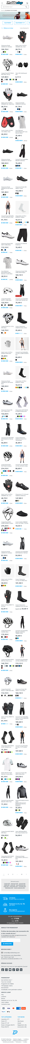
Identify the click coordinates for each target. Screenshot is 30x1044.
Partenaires (18, 1042)
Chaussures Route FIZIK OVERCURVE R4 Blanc (21, 272)
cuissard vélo (22, 883)
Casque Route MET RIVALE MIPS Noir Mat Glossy (7, 660)
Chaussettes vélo (14, 886)
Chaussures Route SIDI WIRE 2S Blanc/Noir (21, 773)
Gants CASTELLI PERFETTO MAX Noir (7, 717)
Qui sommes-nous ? (6, 980)
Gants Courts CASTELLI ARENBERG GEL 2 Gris (6, 495)
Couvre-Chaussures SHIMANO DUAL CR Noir (21, 327)
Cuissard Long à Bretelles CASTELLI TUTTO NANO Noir (22, 747)
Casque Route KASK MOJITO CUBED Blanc (6, 299)
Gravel (19, 1023)
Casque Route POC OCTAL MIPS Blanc (7, 327)
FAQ (2, 994)
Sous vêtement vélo (21, 885)
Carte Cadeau (5, 1002)
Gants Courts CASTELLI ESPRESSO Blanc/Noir (6, 353)
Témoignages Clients (7, 986)
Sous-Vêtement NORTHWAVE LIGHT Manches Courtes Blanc (6, 272)
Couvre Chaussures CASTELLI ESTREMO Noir (21, 580)
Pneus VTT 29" (5, 1023)
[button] (2, 3)
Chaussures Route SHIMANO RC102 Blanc (6, 552)
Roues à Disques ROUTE (7, 1025)
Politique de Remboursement (20, 1040)
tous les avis (12, 923)
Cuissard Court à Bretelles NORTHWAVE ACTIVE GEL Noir (7, 439)
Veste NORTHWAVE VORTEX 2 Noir (22, 801)
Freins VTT (4, 1021)
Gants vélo (6, 886)
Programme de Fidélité (7, 984)
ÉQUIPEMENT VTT (20, 23)
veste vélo (12, 885)
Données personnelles (8, 1042)
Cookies (25, 1042)
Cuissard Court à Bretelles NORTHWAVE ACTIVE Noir (22, 552)
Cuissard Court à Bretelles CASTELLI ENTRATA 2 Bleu (22, 465)
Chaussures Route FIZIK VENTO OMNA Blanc (7, 244)
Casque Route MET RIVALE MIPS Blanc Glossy (7, 74)
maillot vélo (7, 885)
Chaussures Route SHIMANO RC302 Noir (21, 103)
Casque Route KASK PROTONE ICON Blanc (6, 465)
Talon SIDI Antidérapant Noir (21, 74)
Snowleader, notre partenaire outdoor (11, 989)
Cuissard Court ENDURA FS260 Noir (21, 244)
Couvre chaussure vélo (19, 888)
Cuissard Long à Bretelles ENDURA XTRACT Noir (7, 801)
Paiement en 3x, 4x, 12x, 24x (9, 1000)
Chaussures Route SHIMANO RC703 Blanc (6, 46)
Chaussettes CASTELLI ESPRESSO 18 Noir (21, 381)
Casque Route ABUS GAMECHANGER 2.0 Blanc (7, 522)
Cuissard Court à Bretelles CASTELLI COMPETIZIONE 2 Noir (22, 354)
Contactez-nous (5, 1004)
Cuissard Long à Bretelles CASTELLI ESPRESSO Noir (22, 660)
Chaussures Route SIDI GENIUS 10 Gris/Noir (21, 690)
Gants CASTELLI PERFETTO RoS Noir (7, 605)
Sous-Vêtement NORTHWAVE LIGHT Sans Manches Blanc (21, 132)
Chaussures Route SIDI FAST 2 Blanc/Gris (6, 410)
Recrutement (4, 987)
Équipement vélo (22, 1025)
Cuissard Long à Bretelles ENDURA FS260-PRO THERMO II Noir (22, 632)
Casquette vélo (22, 886)
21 (21, 874)
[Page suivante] (26, 874)
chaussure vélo (14, 883)
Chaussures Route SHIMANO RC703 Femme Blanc (7, 382)
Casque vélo (7, 883)
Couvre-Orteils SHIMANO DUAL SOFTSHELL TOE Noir (22, 522)
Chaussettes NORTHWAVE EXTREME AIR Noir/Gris (7, 857)
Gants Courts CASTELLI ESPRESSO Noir (6, 580)
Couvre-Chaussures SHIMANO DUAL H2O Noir (22, 605)
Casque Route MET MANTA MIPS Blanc (7, 832)
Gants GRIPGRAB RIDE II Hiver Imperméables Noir (22, 832)
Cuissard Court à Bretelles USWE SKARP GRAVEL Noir (22, 299)
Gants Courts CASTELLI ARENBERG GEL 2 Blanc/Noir (7, 103)
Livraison (3, 996)
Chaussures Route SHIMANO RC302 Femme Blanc (7, 188)
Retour (3, 998)
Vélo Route (21, 1021)
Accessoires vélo (22, 1027)
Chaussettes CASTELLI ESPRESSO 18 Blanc (21, 216)
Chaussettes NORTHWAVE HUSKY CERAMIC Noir (7, 746)
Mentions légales (17, 1039)
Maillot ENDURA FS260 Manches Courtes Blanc (6, 773)
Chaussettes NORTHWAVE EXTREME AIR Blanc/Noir (22, 410)
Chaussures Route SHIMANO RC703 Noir (6, 160)
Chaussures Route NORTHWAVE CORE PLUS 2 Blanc (22, 858)
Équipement (7, 23)
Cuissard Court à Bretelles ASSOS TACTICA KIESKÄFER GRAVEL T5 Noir (22, 718)
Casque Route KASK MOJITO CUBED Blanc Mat (7, 690)
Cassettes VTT (5, 1019)
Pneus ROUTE (5, 1027)
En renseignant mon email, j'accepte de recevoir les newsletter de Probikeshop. (14, 936)
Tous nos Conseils (6, 982)
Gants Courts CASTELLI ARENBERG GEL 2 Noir (21, 46)
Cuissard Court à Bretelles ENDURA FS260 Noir (22, 160)
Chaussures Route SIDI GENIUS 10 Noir (21, 187)
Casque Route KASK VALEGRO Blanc (6, 631)
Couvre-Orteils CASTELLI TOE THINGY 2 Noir (7, 131)
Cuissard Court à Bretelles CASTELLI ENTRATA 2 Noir (7, 216)
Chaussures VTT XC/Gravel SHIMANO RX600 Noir (22, 495)
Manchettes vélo (9, 888)
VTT (19, 1019)
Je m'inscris (7, 943)
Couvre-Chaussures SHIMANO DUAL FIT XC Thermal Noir (21, 439)
